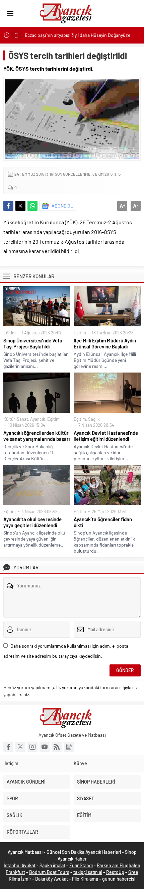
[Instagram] (32, 747)
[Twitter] (20, 747)
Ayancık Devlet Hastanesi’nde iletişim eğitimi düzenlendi (106, 436)
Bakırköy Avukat (51, 879)
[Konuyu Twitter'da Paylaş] (20, 206)
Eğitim (9, 332)
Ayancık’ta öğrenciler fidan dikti (103, 522)
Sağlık (94, 419)
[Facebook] (8, 747)
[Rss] (57, 747)
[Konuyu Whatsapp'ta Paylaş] (32, 206)
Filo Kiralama (85, 879)
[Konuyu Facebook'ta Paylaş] (8, 206)
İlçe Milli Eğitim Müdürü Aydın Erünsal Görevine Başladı (105, 343)
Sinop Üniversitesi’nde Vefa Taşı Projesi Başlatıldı (32, 343)
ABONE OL (62, 206)
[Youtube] (45, 747)
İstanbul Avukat (19, 865)
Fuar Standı (81, 865)
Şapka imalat (52, 865)
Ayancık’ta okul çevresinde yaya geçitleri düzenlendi (32, 522)
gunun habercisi (118, 879)
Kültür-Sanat (15, 419)
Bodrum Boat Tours (49, 872)
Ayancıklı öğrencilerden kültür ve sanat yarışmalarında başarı (36, 436)
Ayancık (37, 419)
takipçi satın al (87, 872)
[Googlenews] (69, 747)
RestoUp (115, 872)
